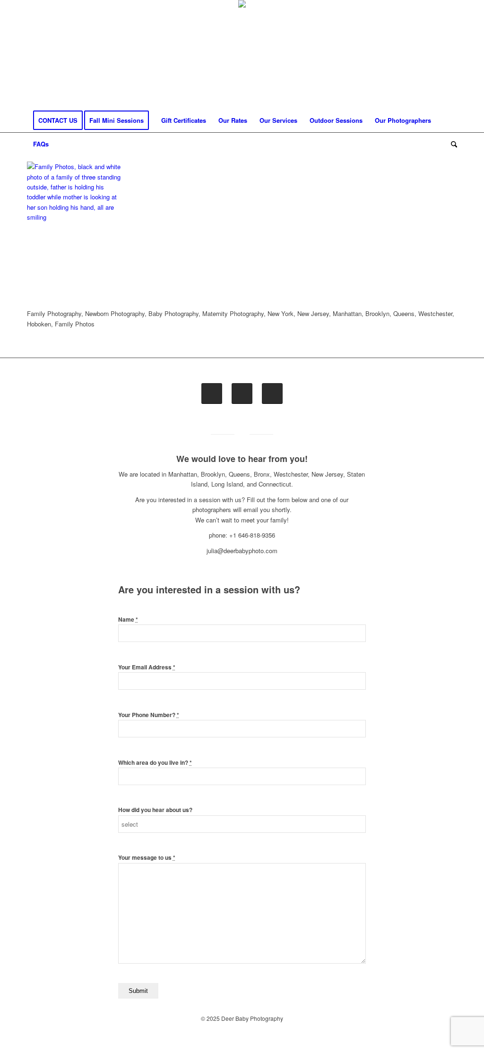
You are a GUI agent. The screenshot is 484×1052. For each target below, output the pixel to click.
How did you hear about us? (155, 810)
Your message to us (146, 858)
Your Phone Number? (148, 715)
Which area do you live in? (155, 763)
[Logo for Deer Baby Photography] (242, 54)
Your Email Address (146, 667)
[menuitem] (58, 120)
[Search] (451, 144)
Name (128, 620)
